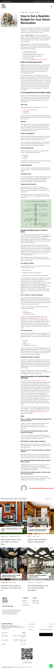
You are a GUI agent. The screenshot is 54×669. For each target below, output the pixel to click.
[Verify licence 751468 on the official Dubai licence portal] (27, 654)
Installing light (26, 314)
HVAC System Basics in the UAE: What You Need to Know (11, 541)
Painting (25, 311)
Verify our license (45, 634)
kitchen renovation (30, 247)
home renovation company (41, 59)
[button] (52, 7)
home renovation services (40, 411)
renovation (26, 28)
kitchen (26, 78)
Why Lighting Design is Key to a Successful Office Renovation (38, 588)
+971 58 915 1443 (7, 606)
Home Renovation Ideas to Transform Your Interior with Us (11, 588)
